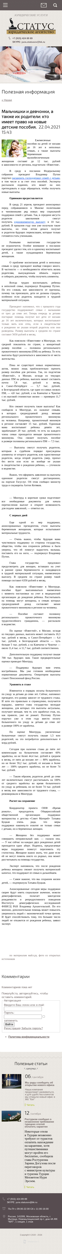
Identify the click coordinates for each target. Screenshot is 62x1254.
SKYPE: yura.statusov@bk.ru (28, 42)
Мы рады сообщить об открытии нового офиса (39, 1083)
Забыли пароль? (32, 1028)
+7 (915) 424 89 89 (22, 38)
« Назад (7, 100)
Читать (31, 1104)
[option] (31, 64)
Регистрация (12, 1028)
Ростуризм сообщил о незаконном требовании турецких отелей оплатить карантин (39, 1123)
